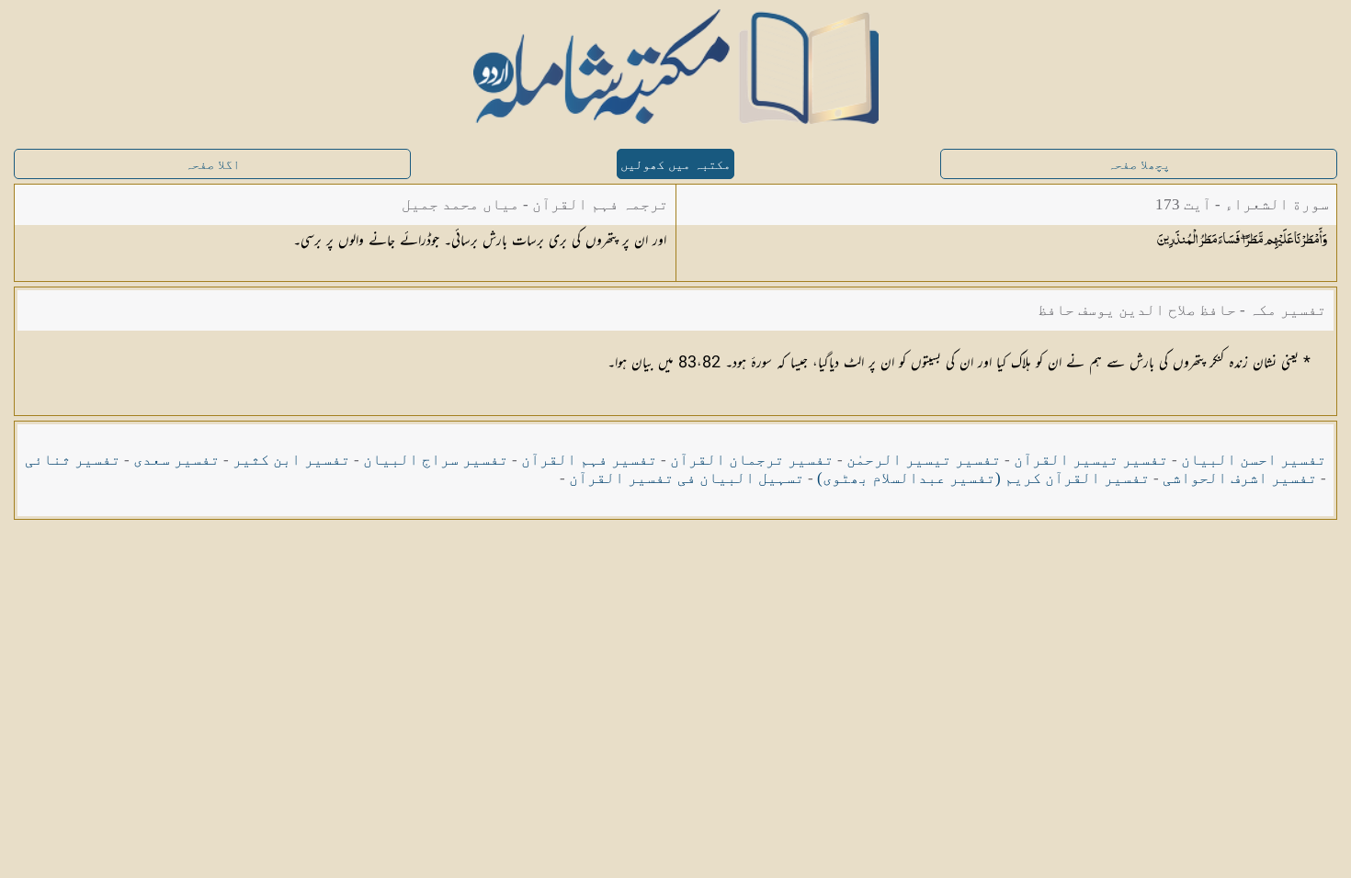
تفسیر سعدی (176, 459)
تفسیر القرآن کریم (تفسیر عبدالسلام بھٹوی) (983, 478)
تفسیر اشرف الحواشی (1240, 478)
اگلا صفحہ (212, 165)
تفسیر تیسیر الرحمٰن (923, 459)
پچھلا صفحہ (1138, 165)
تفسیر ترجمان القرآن (752, 459)
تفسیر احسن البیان (1253, 459)
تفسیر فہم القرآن (589, 459)
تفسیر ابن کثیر (291, 459)
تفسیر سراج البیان (435, 459)
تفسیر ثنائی (72, 459)
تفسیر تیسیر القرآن (1091, 459)
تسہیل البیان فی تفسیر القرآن (686, 478)
